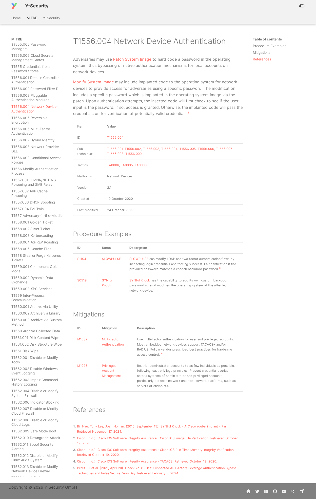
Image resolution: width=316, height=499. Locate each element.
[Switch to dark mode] (302, 6)
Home (16, 18)
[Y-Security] (14, 6)
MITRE (32, 18)
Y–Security (51, 18)
